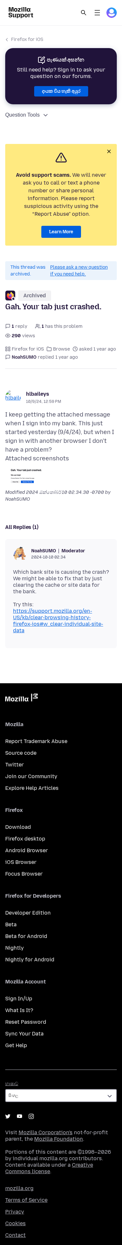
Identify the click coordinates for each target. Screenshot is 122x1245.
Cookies (15, 1223)
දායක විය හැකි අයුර (61, 91)
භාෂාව (11, 1083)
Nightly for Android (29, 959)
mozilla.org (19, 1188)
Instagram (31, 1116)
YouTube (19, 1116)
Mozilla (21, 699)
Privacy (14, 1212)
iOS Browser (20, 862)
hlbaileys (37, 394)
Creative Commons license (49, 1168)
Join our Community (31, 776)
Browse (61, 349)
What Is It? (19, 1010)
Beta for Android (26, 936)
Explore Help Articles (32, 788)
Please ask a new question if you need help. (79, 270)
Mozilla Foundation (58, 1139)
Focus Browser (24, 874)
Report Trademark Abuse (36, 741)
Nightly (14, 948)
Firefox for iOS (27, 39)
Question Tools (22, 115)
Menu (97, 12)
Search (83, 12)
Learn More (61, 232)
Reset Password (25, 1022)
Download (18, 827)
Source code (20, 753)
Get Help (16, 1045)
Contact (15, 1235)
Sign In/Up (18, 998)
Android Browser (26, 850)
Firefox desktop (25, 839)
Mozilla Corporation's (46, 1132)
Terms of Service (26, 1200)
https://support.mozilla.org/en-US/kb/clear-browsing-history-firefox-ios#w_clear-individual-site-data (58, 621)
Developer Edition (28, 913)
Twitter (14, 765)
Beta (11, 924)
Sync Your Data (24, 1034)
